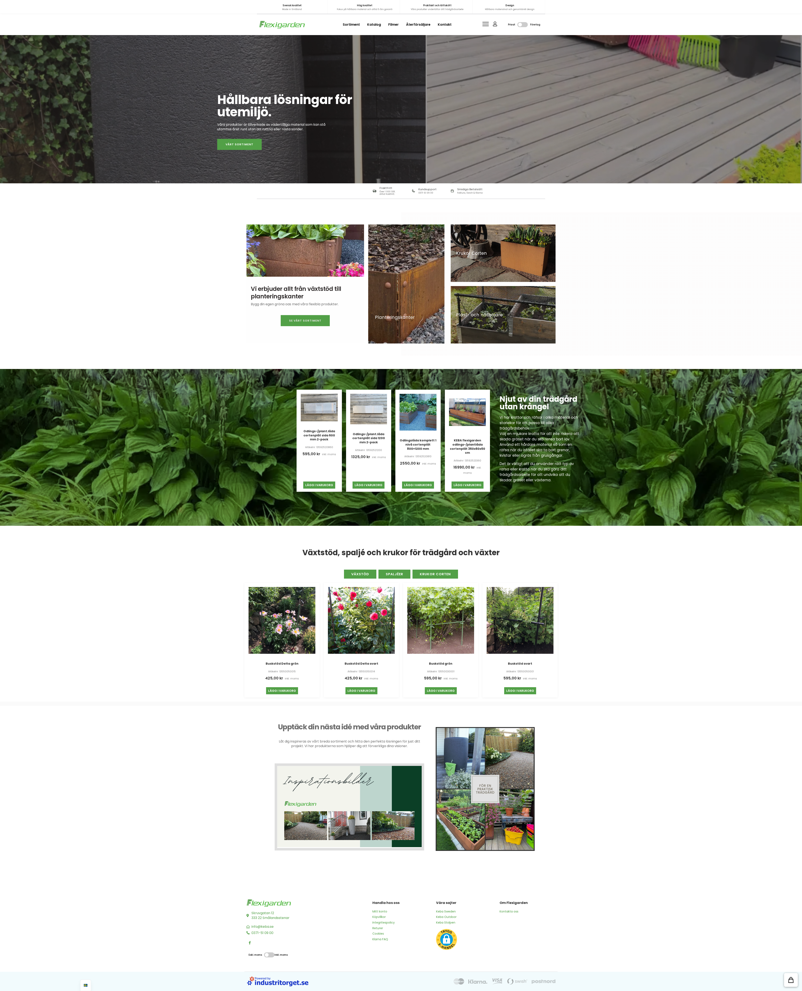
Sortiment (351, 24)
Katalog (374, 24)
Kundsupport (427, 189)
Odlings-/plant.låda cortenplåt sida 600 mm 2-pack (319, 435)
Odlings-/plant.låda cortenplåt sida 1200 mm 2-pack (368, 438)
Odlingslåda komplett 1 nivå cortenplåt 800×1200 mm (418, 444)
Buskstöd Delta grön (282, 664)
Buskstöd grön (440, 664)
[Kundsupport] (413, 191)
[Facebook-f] (249, 942)
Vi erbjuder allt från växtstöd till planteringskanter (296, 292)
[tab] (360, 574)
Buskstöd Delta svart (361, 664)
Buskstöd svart (520, 664)
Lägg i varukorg (319, 485)
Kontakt (445, 24)
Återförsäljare (418, 24)
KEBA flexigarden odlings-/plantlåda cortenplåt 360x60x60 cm (467, 446)
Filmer (393, 24)
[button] (791, 980)
